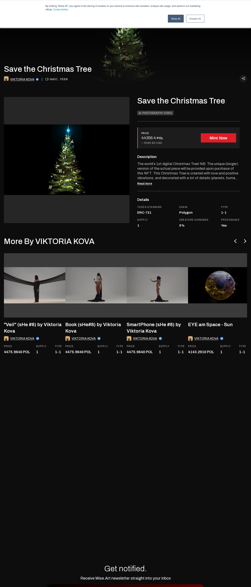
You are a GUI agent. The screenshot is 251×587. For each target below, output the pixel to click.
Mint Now (218, 138)
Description (146, 157)
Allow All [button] (175, 18)
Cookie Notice (60, 9)
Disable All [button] (195, 18)
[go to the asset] (36, 285)
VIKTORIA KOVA (22, 79)
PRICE (145, 133)
